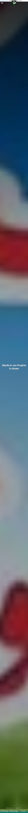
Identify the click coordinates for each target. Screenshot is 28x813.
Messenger (14, 811)
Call (23, 811)
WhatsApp (5, 811)
